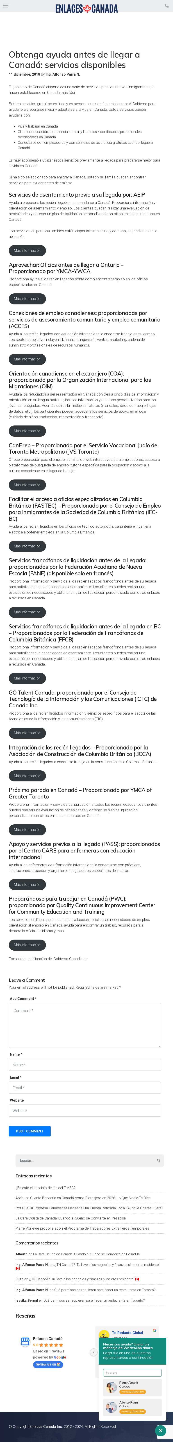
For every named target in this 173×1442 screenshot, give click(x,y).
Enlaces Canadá (48, 1338)
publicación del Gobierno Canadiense (58, 958)
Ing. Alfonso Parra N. (32, 1265)
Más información (27, 250)
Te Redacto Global (127, 1333)
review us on (46, 1364)
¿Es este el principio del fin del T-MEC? (45, 1188)
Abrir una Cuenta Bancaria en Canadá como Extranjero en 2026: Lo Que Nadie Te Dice (83, 1198)
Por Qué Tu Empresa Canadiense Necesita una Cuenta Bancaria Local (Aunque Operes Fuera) (89, 1208)
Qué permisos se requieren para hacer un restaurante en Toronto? (105, 1290)
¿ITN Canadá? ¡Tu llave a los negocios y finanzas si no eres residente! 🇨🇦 (87, 1267)
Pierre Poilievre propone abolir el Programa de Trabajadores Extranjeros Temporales (82, 1228)
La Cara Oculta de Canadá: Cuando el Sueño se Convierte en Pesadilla (71, 1218)
